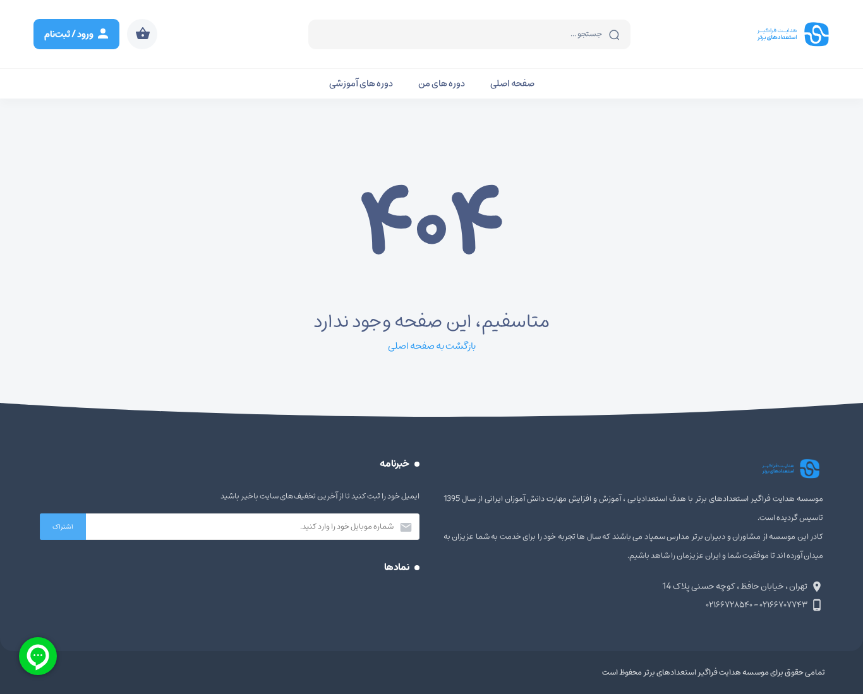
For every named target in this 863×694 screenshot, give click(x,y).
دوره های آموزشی (361, 84)
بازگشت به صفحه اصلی (432, 346)
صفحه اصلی (512, 84)
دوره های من (441, 84)
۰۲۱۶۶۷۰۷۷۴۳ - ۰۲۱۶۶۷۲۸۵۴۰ (756, 604)
